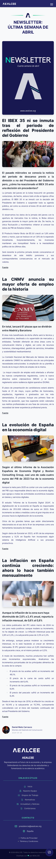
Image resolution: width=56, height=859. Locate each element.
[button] (51, 4)
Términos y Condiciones (29, 841)
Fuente (5, 267)
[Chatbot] (49, 852)
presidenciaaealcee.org (30, 826)
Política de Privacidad (29, 838)
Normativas (28, 2)
